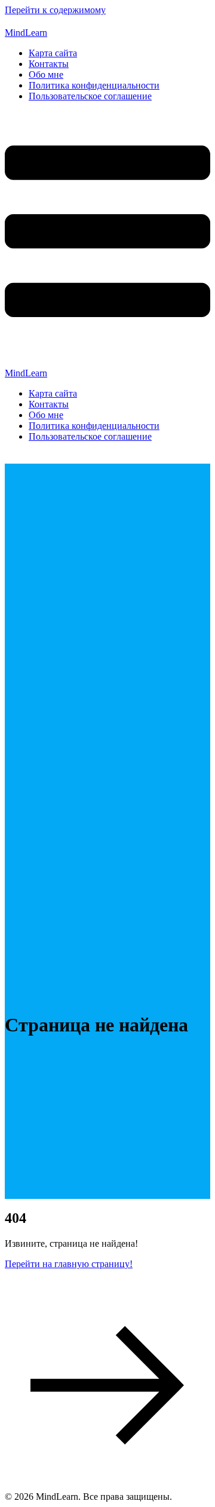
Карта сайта (53, 53)
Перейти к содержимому (55, 10)
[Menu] (107, 239)
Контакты (49, 64)
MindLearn (26, 33)
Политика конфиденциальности (94, 85)
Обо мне (46, 74)
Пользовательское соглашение (90, 96)
